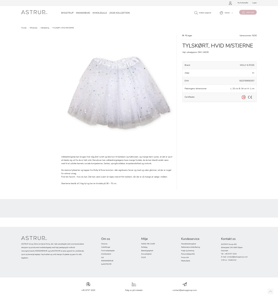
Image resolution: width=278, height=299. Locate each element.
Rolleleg (144, 247)
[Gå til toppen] (270, 291)
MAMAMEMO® (107, 261)
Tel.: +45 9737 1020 (229, 254)
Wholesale (99, 13)
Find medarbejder (108, 251)
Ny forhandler (243, 3)
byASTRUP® (106, 264)
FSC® (143, 257)
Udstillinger (105, 247)
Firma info (185, 257)
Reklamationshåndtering (190, 247)
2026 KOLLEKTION (119, 13)
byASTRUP (67, 13)
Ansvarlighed (146, 254)
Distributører (106, 254)
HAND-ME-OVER (148, 244)
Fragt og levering (187, 251)
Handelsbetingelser (188, 244)
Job (102, 257)
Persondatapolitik (188, 254)
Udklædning (45, 28)
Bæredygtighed (147, 251)
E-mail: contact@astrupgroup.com (234, 257)
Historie (104, 244)
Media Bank (185, 261)
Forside (23, 28)
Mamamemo (83, 13)
